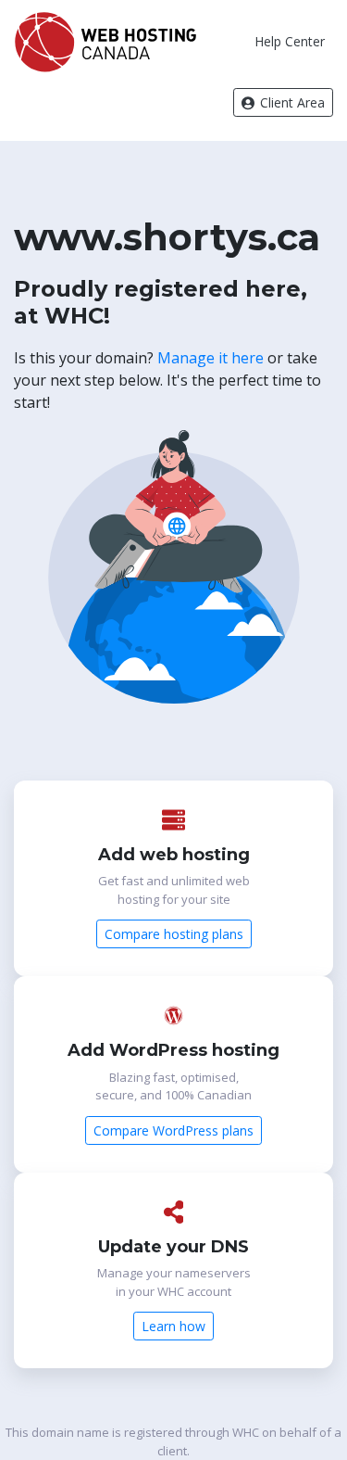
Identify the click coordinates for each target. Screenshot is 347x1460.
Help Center (289, 41)
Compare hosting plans (174, 934)
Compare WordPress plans (173, 1130)
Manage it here (210, 358)
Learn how (173, 1326)
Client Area (290, 102)
